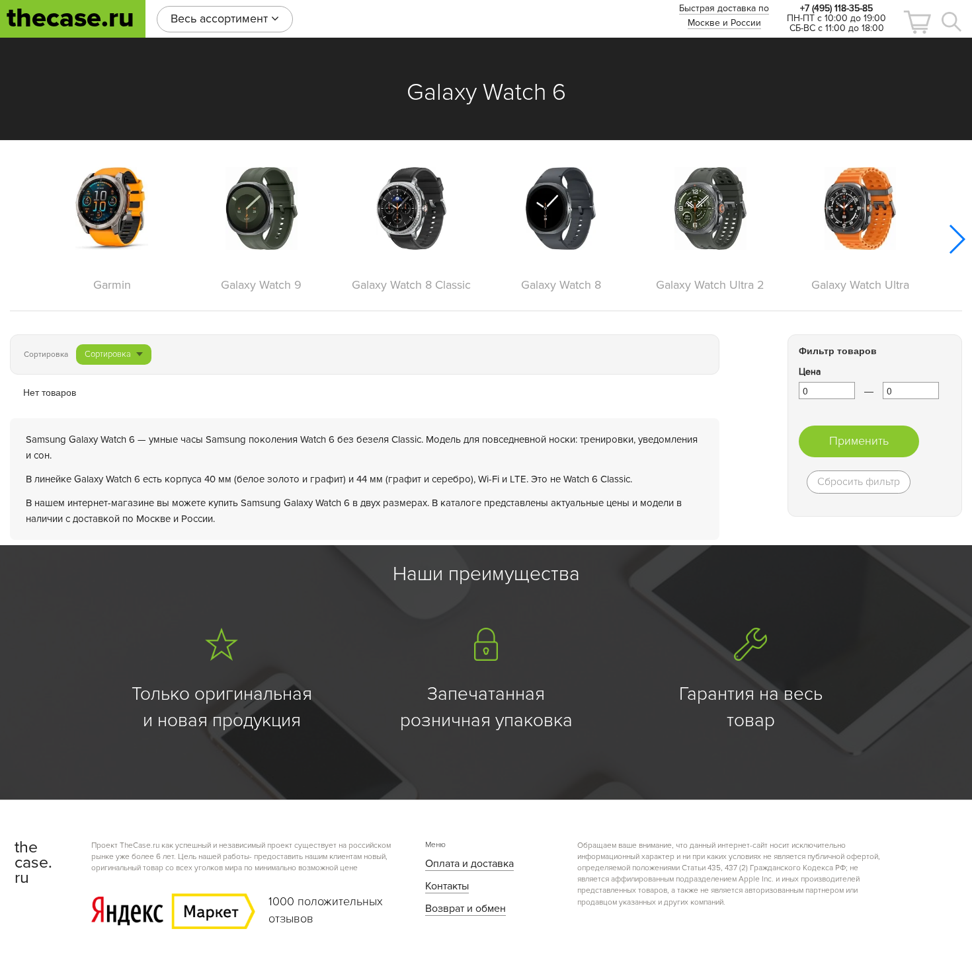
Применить (859, 440)
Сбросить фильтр (858, 481)
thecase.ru (70, 18)
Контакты (447, 886)
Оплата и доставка (469, 863)
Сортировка (108, 354)
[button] (917, 22)
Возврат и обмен (465, 908)
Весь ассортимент (221, 18)
